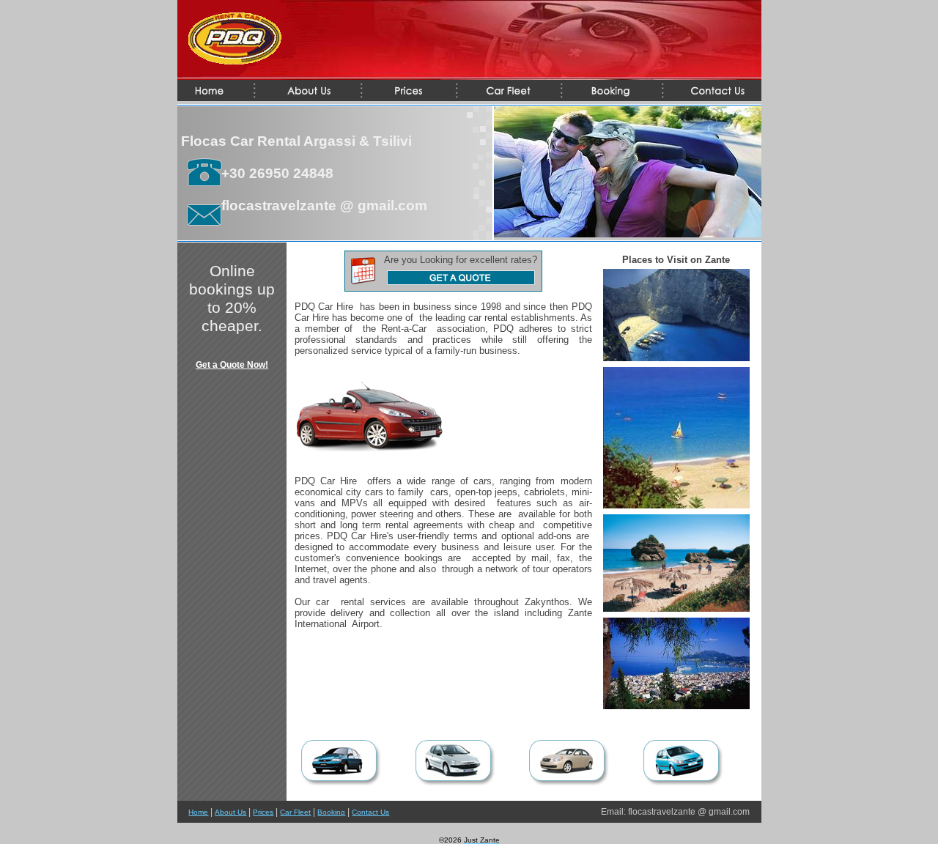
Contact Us (370, 812)
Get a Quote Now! (232, 365)
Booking (331, 812)
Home (198, 812)
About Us (230, 812)
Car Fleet (295, 812)
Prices (263, 812)
